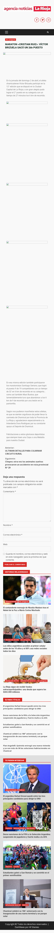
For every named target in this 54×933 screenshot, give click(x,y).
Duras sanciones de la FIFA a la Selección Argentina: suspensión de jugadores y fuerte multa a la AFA (27, 817)
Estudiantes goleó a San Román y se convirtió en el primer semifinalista (27, 855)
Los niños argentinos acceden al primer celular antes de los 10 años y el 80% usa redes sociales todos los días (27, 628)
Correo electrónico (12, 534)
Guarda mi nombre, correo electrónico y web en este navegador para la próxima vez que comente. (27, 556)
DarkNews (20, 927)
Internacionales (11, 601)
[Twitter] (42, 20)
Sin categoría (10, 39)
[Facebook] (36, 20)
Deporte (9, 828)
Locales (16, 867)
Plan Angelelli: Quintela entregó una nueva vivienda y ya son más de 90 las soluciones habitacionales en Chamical (26, 748)
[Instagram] (48, 20)
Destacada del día (12, 640)
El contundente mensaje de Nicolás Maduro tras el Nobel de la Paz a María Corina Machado (27, 590)
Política (21, 790)
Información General (28, 681)
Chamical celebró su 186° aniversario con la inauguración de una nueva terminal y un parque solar (25, 736)
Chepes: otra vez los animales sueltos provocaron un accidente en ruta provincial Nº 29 (26, 463)
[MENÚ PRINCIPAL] (6, 32)
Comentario (9, 491)
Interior (25, 905)
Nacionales (31, 828)
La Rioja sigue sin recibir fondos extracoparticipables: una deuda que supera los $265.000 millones (27, 669)
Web (5, 544)
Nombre (8, 525)
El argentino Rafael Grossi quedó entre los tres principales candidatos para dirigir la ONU (27, 778)
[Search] (48, 32)
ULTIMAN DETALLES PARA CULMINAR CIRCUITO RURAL (23, 450)
